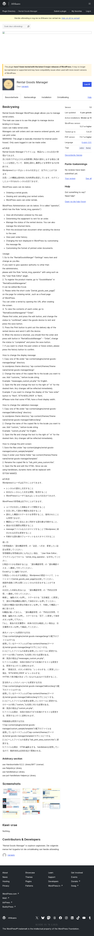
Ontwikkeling (63, 97)
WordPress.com (10, 894)
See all (89, 178)
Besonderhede (11, 97)
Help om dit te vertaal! (71, 18)
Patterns (29, 886)
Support (51, 877)
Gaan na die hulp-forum (75, 201)
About (5, 872)
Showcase (30, 872)
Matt (5, 898)
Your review (70, 178)
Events (74, 877)
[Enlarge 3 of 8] (17, 813)
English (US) (87, 142)
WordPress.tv (55, 886)
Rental (88, 148)
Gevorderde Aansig (73, 155)
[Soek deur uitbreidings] (28, 26)
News (5, 877)
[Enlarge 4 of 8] (37, 791)
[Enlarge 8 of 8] (57, 805)
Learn (50, 872)
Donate (75, 881)
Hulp (90, 97)
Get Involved (77, 872)
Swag (75, 886)
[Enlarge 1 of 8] (17, 791)
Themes (29, 877)
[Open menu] (90, 3)
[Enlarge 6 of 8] (37, 808)
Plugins (28, 881)
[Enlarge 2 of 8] (17, 801)
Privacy (5, 886)
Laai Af (87, 84)
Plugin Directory (8, 11)
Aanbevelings (30, 97)
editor (82, 148)
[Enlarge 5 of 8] (37, 799)
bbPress (7, 902)
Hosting (5, 881)
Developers (53, 881)
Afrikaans (12, 918)
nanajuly (25, 86)
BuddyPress (9, 907)
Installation (46, 97)
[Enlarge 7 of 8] (57, 791)
